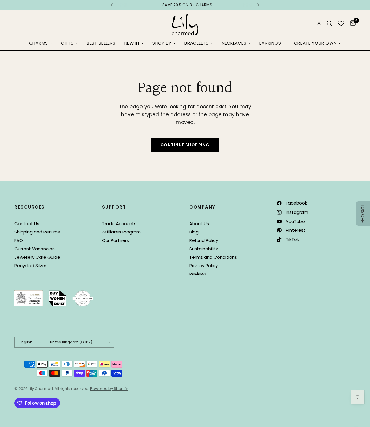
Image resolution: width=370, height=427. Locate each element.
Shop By (161, 43)
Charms (38, 43)
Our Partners (115, 240)
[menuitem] (41, 43)
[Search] (329, 23)
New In (131, 43)
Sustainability (203, 249)
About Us (199, 223)
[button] (363, 213)
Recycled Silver (30, 265)
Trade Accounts (119, 223)
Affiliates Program (121, 232)
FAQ (18, 240)
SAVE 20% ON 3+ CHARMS (185, 5)
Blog (194, 232)
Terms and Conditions (213, 257)
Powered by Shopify (109, 388)
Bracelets (196, 43)
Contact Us (26, 223)
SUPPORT (114, 207)
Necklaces (234, 43)
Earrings (270, 43)
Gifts (67, 43)
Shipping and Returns (37, 232)
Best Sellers (101, 43)
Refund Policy (203, 240)
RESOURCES (29, 207)
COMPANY (202, 207)
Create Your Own (315, 43)
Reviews (198, 274)
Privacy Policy (203, 265)
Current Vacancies (34, 249)
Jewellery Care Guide (37, 257)
